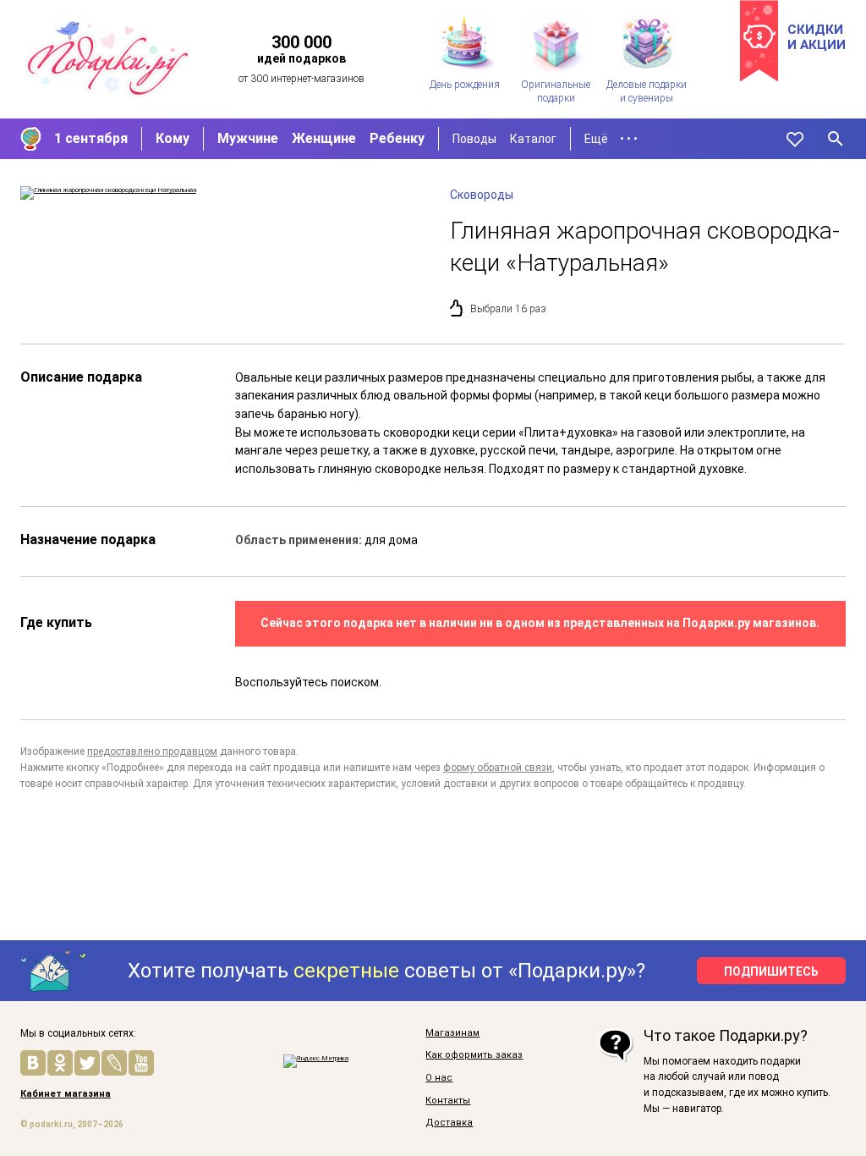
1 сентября (91, 138)
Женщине (324, 138)
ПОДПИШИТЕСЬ (771, 971)
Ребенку (397, 138)
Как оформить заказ (474, 1055)
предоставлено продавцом (152, 751)
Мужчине (247, 138)
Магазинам (452, 1033)
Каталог (533, 139)
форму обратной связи (497, 767)
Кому (172, 138)
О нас (438, 1078)
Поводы (474, 139)
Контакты (447, 1101)
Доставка (449, 1123)
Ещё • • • (611, 139)
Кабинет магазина (65, 1094)
